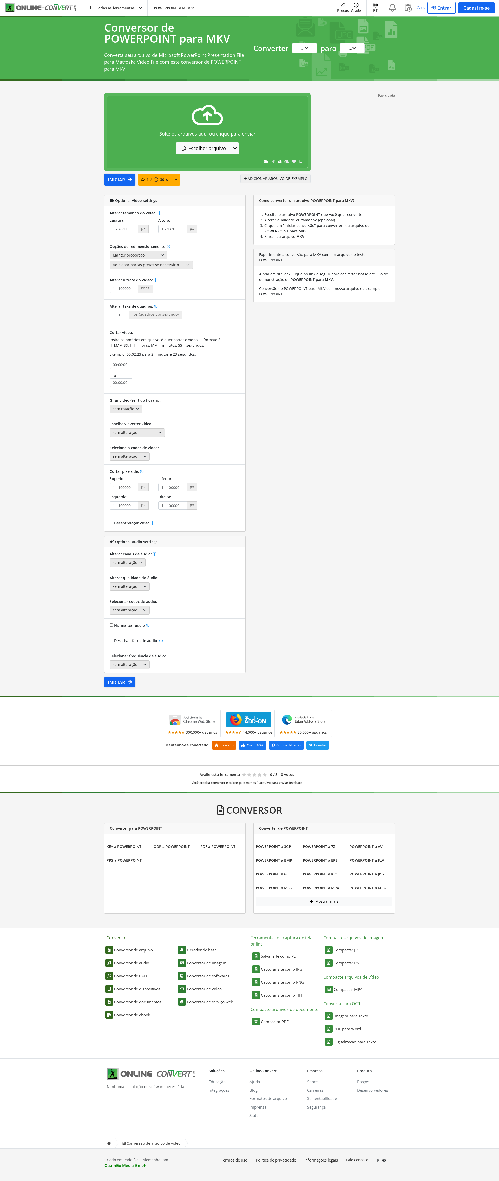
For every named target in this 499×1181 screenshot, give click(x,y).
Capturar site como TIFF (282, 995)
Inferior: (165, 478)
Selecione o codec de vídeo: (134, 447)
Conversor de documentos (137, 1001)
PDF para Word (347, 1028)
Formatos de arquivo (268, 1098)
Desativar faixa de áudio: (136, 640)
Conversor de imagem (206, 963)
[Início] (109, 1143)
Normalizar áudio (129, 625)
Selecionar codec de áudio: (133, 601)
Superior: (118, 478)
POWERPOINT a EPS (320, 860)
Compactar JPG (347, 950)
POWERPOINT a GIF (273, 874)
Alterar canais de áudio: (131, 553)
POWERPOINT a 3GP (273, 846)
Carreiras (315, 1090)
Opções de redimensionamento (138, 246)
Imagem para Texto (351, 1015)
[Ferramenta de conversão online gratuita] (44, 8)
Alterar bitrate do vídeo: (132, 280)
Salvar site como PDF (280, 956)
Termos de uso (234, 1160)
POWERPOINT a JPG (367, 874)
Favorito (227, 745)
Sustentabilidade (322, 1098)
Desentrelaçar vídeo (132, 523)
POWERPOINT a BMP (274, 860)
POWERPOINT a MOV (274, 887)
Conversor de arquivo (133, 950)
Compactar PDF (275, 1021)
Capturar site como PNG (282, 982)
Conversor (117, 938)
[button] (115, 8)
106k (255, 745)
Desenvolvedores (372, 1090)
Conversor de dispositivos (137, 988)
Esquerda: (118, 496)
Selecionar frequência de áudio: (138, 655)
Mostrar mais (326, 901)
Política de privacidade (276, 1160)
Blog (254, 1090)
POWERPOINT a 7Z (319, 846)
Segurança (316, 1107)
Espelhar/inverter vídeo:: (132, 423)
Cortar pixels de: (125, 471)
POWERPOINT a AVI (367, 846)
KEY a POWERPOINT (124, 846)
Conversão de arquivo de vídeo (153, 1143)
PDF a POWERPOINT (217, 846)
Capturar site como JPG (281, 969)
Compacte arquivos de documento (285, 1009)
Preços (343, 10)
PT (379, 1160)
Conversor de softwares (208, 975)
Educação (217, 1081)
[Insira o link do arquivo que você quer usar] (273, 161)
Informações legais (321, 1160)
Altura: (164, 220)
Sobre (312, 1081)
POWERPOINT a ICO (320, 874)
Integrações (219, 1090)
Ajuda (356, 10)
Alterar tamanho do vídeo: (134, 213)
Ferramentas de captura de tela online (281, 941)
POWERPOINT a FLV (367, 860)
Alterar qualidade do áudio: (134, 577)
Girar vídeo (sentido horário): (135, 400)
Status (255, 1115)
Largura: (117, 220)
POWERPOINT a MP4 (321, 887)
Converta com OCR (341, 1004)
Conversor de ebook (132, 1014)
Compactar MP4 (348, 989)
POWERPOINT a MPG (368, 887)
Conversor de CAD (130, 975)
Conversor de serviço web (210, 1001)
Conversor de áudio (131, 963)
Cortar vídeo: (121, 332)
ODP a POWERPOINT (172, 846)
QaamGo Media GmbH (125, 1165)
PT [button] (375, 10)
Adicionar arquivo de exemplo (277, 178)
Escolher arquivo (207, 148)
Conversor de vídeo (204, 988)
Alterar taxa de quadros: (132, 306)
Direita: (164, 496)
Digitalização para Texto (355, 1041)
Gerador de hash (202, 950)
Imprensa (258, 1107)
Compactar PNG (348, 963)
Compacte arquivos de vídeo (351, 977)
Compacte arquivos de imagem (353, 938)
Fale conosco (357, 1159)
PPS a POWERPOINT (124, 860)
